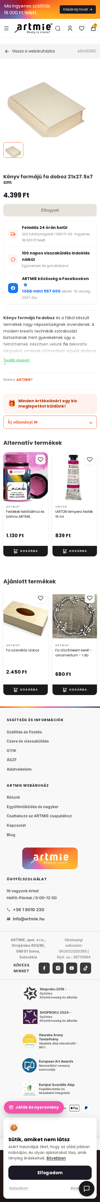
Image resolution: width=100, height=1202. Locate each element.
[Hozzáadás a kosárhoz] (25, 551)
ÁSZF (12, 759)
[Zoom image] (46, 112)
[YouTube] (71, 967)
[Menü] (6, 28)
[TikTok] (85, 967)
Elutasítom (18, 1188)
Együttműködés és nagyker (33, 806)
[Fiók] (70, 28)
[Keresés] (58, 28)
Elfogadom (50, 1173)
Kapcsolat (16, 825)
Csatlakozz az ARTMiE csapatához (39, 815)
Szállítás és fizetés (24, 731)
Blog (11, 834)
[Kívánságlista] (81, 28)
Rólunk (13, 797)
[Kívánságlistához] (41, 459)
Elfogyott (50, 210)
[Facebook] (44, 967)
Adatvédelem (19, 769)
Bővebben (56, 1158)
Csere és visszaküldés (28, 741)
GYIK (11, 750)
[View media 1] (13, 150)
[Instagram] (58, 967)
